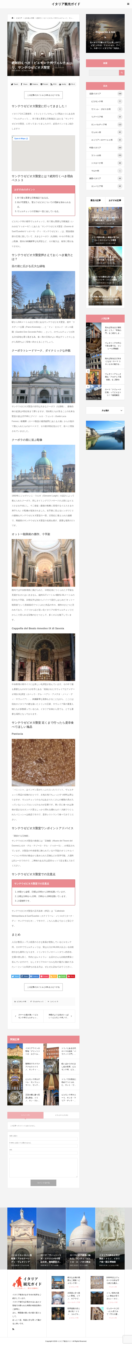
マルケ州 (105, 171)
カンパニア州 (106, 186)
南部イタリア (105, 178)
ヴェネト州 (106, 132)
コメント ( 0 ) (25, 1115)
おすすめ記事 (115, 200)
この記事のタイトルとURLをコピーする (43, 95)
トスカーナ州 (106, 163)
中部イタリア (105, 148)
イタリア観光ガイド (66, 4)
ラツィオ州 (106, 155)
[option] (22, 1239)
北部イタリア (105, 94)
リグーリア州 (106, 117)
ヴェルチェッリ (38, 1001)
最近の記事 (95, 200)
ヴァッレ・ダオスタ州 (105, 109)
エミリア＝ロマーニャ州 (106, 140)
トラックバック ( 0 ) (61, 1115)
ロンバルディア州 (106, 124)
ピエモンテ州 (26, 70)
